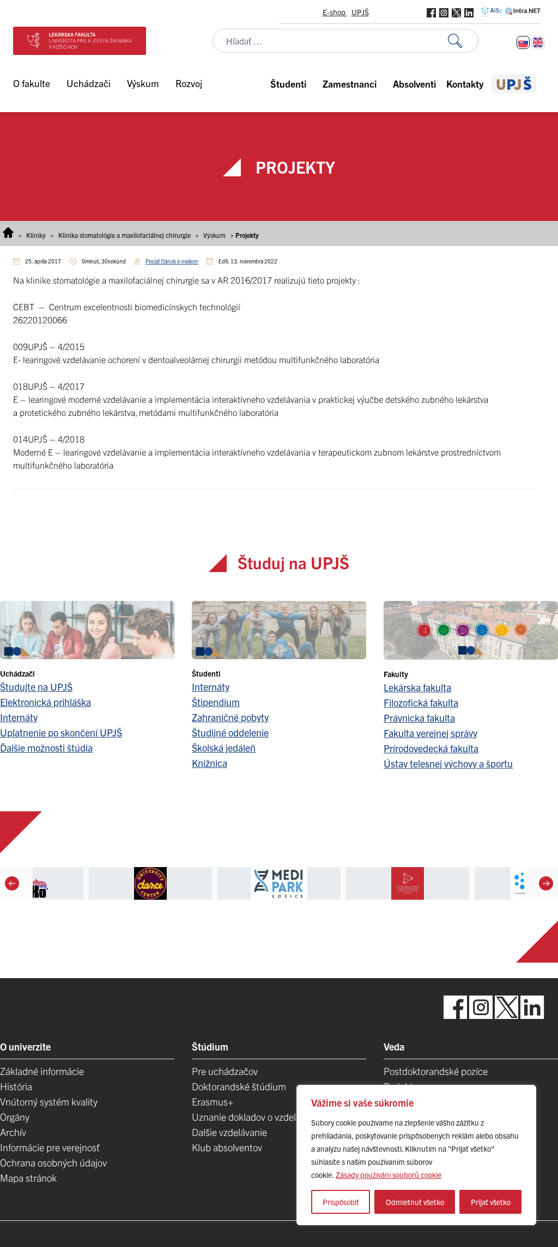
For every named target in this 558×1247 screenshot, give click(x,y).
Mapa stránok (28, 1177)
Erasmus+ (212, 1101)
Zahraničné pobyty (230, 717)
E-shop (335, 12)
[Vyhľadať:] (463, 41)
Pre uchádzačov (225, 1071)
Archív (13, 1132)
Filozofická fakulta (421, 702)
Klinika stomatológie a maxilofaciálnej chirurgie (124, 235)
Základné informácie (42, 1071)
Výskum (214, 235)
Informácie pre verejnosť (50, 1147)
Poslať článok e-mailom (171, 261)
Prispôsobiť (341, 1202)
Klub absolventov (227, 1147)
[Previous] (12, 883)
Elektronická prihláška (45, 702)
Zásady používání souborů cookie (388, 1175)
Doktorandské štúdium (239, 1086)
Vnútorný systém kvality (49, 1101)
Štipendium (216, 702)
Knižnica (209, 763)
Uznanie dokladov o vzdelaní (250, 1116)
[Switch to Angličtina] (538, 42)
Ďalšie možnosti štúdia (46, 747)
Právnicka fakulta (419, 717)
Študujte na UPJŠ (36, 686)
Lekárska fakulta (417, 687)
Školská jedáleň (224, 747)
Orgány (14, 1116)
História (16, 1086)
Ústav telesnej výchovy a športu (448, 763)
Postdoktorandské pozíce (436, 1071)
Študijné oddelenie (230, 732)
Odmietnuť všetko (415, 1202)
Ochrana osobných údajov (53, 1162)
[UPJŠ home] (514, 83)
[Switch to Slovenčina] (523, 42)
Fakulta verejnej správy (430, 733)
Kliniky (36, 235)
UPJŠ (360, 12)
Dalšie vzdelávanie (229, 1132)
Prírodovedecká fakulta (431, 748)
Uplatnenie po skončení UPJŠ (61, 732)
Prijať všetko (491, 1202)
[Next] (546, 883)
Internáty (19, 717)
